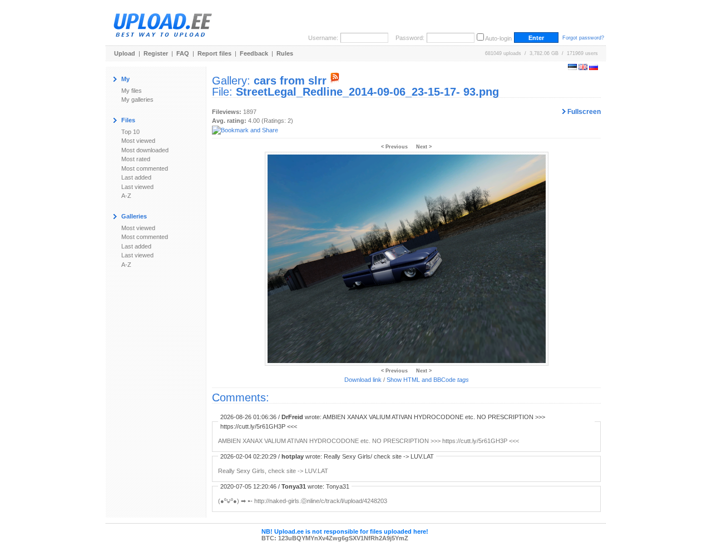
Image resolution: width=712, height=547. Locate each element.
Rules (284, 53)
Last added (136, 177)
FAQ (182, 53)
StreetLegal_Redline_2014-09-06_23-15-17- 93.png (367, 92)
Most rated (135, 159)
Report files (214, 53)
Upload (124, 53)
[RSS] (335, 80)
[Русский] (593, 67)
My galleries (137, 99)
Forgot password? (583, 38)
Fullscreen (583, 112)
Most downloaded (145, 150)
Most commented (144, 168)
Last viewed (137, 186)
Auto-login (498, 38)
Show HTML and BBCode (428, 379)
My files (131, 90)
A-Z (126, 195)
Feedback (254, 53)
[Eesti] (572, 67)
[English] (582, 67)
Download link (363, 379)
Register (156, 53)
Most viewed (138, 140)
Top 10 (130, 131)
